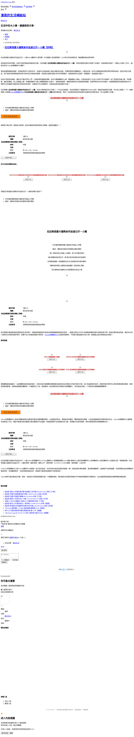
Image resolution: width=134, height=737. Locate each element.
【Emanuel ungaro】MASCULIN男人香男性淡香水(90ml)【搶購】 (27, 513)
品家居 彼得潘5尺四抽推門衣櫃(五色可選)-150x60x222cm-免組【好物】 (29, 506)
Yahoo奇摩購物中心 (17, 92)
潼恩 (2, 526)
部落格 (7, 37)
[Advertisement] (67, 660)
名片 (6, 39)
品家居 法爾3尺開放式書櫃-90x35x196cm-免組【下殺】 (23, 496)
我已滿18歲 (5, 733)
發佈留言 (4, 562)
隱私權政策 (78, 709)
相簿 (6, 34)
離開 (11, 733)
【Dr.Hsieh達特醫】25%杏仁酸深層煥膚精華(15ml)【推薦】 (25, 508)
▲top (2, 546)
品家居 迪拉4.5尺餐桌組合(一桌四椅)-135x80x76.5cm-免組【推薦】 (28, 503)
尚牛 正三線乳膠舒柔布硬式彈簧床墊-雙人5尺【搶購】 (23, 510)
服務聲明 (85, 709)
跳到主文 (4, 21)
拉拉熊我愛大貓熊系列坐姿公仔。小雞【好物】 (29, 47)
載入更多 (4, 550)
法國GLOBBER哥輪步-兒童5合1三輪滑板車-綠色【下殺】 (25, 501)
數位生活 (17, 30)
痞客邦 (11, 537)
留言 (16, 537)
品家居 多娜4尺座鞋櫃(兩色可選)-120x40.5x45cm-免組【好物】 (26, 494)
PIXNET (52, 709)
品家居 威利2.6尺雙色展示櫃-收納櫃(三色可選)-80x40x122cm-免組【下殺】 (30, 492)
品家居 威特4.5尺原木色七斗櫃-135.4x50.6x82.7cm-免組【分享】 (27, 499)
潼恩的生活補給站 (13, 15)
